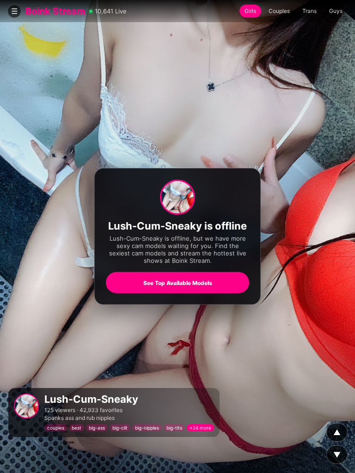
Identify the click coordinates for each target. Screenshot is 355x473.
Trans (309, 10)
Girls (250, 10)
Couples (279, 10)
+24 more (200, 428)
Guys (336, 10)
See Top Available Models (177, 282)
